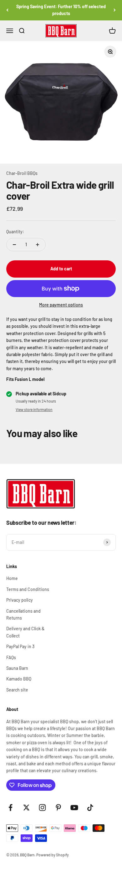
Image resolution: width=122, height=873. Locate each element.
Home (12, 578)
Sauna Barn (17, 668)
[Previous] (7, 10)
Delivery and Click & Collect (25, 632)
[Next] (115, 10)
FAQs (11, 657)
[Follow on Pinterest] (58, 807)
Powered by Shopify (52, 855)
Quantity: (15, 231)
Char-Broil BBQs (22, 173)
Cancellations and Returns (23, 614)
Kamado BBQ (18, 678)
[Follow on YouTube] (74, 807)
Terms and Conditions (27, 589)
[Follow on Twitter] (26, 807)
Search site (17, 689)
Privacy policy (19, 600)
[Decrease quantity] (14, 244)
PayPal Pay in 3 (20, 646)
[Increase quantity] (37, 244)
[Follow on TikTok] (90, 807)
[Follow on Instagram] (42, 807)
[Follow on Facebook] (10, 807)
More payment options (61, 304)
